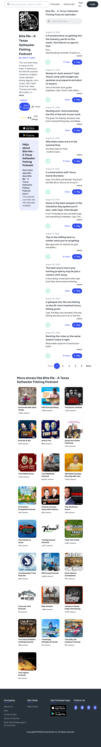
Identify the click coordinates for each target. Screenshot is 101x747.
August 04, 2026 (53, 333)
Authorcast (69, 4)
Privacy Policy (10, 714)
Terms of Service (11, 718)
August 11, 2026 (52, 234)
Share (37, 107)
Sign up (80, 4)
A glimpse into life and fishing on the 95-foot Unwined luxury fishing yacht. (63, 305)
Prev (50, 366)
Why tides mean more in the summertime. (61, 143)
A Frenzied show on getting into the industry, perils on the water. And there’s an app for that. (64, 40)
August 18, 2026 (52, 138)
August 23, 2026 (53, 70)
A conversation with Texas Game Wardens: (61, 174)
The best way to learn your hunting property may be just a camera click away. (63, 271)
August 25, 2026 (53, 32)
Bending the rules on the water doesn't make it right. (63, 338)
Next (88, 366)
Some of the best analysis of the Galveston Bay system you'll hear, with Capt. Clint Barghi (64, 206)
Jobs (6, 710)
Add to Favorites (26, 106)
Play (78, 62)
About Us (8, 706)
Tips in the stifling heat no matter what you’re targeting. (63, 239)
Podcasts (55, 4)
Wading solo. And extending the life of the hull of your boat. (63, 113)
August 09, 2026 (53, 264)
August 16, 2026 (52, 169)
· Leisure (23, 100)
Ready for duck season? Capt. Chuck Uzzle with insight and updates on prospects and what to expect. (64, 78)
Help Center (32, 706)
